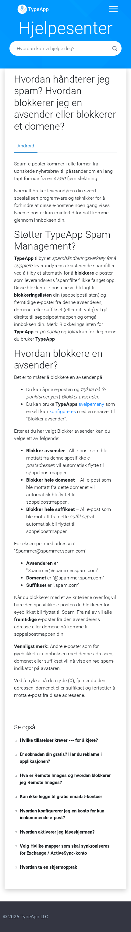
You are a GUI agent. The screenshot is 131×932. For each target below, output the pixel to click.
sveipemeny (91, 404)
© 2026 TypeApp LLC (25, 916)
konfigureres (62, 411)
